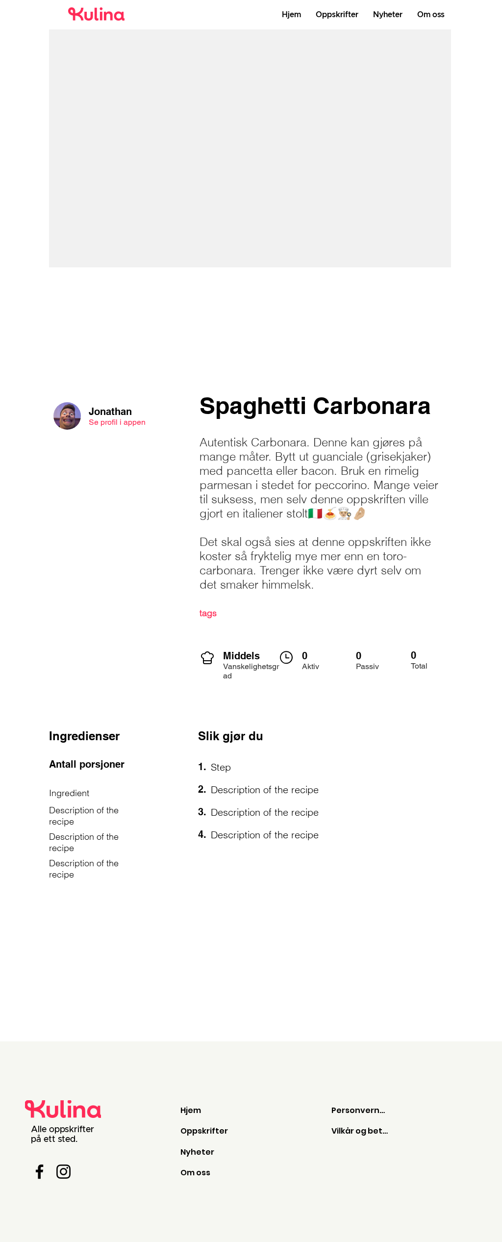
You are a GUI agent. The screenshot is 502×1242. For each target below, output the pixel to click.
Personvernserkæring (360, 1110)
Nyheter (197, 1152)
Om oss (195, 1172)
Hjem (190, 1110)
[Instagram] (63, 1171)
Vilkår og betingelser (360, 1131)
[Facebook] (39, 1171)
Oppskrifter (204, 1131)
